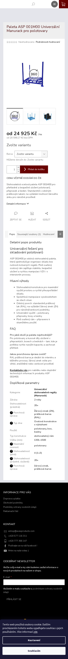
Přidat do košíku (36, 169)
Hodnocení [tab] (48, 234)
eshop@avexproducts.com (21, 531)
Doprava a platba (11, 498)
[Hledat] (32, 3)
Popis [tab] (12, 234)
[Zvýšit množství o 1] (18, 167)
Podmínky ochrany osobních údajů (19, 507)
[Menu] (54, 3)
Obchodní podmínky (13, 502)
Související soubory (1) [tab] (29, 234)
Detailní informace (16, 203)
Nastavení (34, 640)
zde (35, 632)
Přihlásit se (14, 599)
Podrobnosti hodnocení (48, 42)
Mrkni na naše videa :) (18, 550)
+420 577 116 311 (17, 535)
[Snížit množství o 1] (18, 171)
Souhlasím (34, 651)
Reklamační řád (10, 511)
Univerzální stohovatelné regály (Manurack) (45, 392)
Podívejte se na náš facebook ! (22, 545)
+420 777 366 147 (17, 540)
